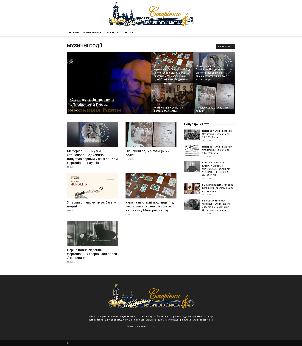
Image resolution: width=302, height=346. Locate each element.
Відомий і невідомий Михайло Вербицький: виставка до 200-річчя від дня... (218, 188)
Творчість (111, 32)
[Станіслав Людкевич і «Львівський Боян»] (109, 88)
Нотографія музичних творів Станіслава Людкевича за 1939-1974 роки (217, 134)
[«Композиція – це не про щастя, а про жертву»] (172, 98)
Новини (74, 32)
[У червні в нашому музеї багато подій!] (92, 185)
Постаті (130, 32)
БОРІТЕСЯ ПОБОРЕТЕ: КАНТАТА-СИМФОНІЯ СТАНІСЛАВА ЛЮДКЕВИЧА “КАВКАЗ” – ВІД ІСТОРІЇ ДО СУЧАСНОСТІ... (216, 168)
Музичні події (92, 32)
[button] (231, 32)
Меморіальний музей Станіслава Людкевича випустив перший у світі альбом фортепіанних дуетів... (92, 157)
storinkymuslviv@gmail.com (161, 326)
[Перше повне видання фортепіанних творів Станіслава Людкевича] (92, 233)
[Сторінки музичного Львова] (151, 14)
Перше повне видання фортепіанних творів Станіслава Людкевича (92, 254)
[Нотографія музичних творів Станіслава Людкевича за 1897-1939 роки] (192, 150)
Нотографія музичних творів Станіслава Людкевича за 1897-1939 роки (217, 149)
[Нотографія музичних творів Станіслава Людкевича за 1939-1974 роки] (192, 134)
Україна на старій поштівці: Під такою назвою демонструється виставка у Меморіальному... (150, 206)
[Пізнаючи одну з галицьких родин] (214, 98)
